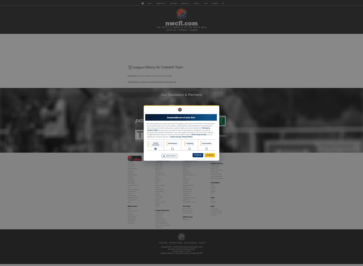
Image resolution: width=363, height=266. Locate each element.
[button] (169, 156)
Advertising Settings (199, 135)
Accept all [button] (209, 155)
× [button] (214, 110)
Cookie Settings (176, 137)
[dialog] (181, 133)
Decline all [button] (197, 155)
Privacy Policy (187, 137)
